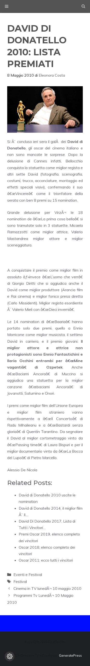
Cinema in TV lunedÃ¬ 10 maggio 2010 (47, 588)
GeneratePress (70, 655)
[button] (83, 6)
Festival (20, 581)
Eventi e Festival (27, 574)
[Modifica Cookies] (9, 656)
